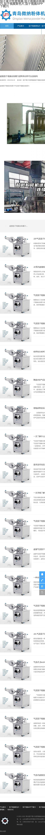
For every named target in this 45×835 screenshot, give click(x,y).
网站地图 (20, 824)
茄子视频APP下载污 (29, 807)
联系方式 (11, 809)
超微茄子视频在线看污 (7, 86)
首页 (7, 26)
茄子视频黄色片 (34, 26)
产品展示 (20, 26)
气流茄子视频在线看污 (22, 86)
